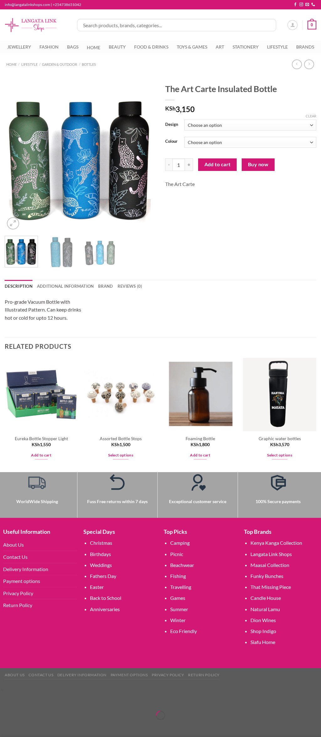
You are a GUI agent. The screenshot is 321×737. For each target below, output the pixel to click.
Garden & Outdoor (59, 64)
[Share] (42, 699)
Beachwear (182, 565)
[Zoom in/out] (6, 699)
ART (220, 46)
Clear (311, 116)
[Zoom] (13, 223)
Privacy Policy (18, 593)
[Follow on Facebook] (295, 5)
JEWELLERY (19, 46)
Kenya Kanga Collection (276, 543)
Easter (97, 587)
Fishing (178, 576)
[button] (1, 690)
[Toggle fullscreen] (24, 699)
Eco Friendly (183, 631)
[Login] (292, 25)
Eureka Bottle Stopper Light (41, 438)
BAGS (72, 46)
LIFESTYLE (277, 46)
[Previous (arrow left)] (6, 726)
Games (177, 598)
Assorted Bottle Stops (121, 438)
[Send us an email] (307, 5)
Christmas (101, 543)
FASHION (49, 46)
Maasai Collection (269, 565)
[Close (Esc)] (60, 699)
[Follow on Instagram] (301, 5)
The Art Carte (180, 184)
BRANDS (305, 46)
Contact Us (15, 557)
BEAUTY (117, 46)
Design (171, 124)
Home (11, 64)
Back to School (105, 598)
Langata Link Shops (271, 554)
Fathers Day (103, 576)
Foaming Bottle (200, 438)
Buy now (258, 164)
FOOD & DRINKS (151, 46)
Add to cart (217, 164)
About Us (13, 545)
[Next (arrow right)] (24, 726)
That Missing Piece (270, 587)
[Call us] (313, 5)
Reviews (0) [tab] (130, 286)
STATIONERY (246, 46)
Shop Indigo (263, 631)
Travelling (180, 587)
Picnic (176, 554)
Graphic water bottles (280, 438)
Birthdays (100, 554)
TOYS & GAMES (192, 46)
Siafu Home (262, 642)
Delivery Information (25, 569)
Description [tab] (19, 286)
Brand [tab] (105, 286)
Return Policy (17, 605)
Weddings (101, 565)
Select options (120, 455)
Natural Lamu (265, 609)
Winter (178, 620)
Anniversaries (105, 609)
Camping (180, 543)
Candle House (265, 598)
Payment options (21, 581)
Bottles (89, 64)
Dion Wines (263, 620)
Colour (171, 141)
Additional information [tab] (65, 286)
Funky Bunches (266, 576)
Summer (179, 609)
